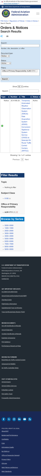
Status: (3, 60)
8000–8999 (9, 246)
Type (3, 97)
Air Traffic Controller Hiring (10, 368)
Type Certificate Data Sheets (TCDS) (13, 312)
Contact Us (5, 279)
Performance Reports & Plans (11, 346)
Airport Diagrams (7, 330)
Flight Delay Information (9, 304)
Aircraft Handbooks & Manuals (11, 326)
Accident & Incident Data (9, 292)
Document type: (7, 53)
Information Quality (8, 447)
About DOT (5, 431)
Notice (6, 100)
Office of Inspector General (10, 455)
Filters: (3, 68)
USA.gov (4, 463)
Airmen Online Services (9, 386)
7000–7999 (9, 244)
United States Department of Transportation (17, 6)
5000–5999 (9, 239)
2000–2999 (9, 231)
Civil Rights (5, 439)
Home (4, 21)
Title (23, 97)
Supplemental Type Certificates (12, 308)
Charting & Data (7, 300)
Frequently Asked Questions (11, 398)
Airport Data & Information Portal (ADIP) (14, 296)
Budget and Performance (10, 435)
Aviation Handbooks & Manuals (11, 334)
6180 (7, 198)
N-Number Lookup (7, 390)
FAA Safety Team (7, 394)
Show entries (21, 86)
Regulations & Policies (17, 21)
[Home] (16, 13)
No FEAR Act (5, 451)
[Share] (1, 36)
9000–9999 (9, 249)
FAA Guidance (6, 342)
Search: (4, 43)
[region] (20, 122)
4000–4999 (9, 236)
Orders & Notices (32, 21)
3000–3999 (9, 233)
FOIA (3, 443)
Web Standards (7, 471)
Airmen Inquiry (6, 382)
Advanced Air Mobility (9, 364)
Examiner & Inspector (8, 338)
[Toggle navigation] (37, 14)
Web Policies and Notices (10, 467)
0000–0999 (9, 225)
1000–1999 (9, 228)
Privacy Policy (6, 459)
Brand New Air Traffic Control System (13, 360)
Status (35, 97)
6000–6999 (9, 241)
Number (14, 97)
